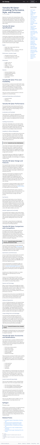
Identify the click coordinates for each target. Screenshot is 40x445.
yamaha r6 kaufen (20, 186)
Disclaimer (28, 443)
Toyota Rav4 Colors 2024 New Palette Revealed (33, 47)
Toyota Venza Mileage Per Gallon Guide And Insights (34, 38)
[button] (36, 1)
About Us (19, 443)
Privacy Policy (33, 443)
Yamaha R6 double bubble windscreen (12, 266)
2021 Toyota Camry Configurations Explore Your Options (33, 12)
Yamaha (32, 1)
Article (38, 443)
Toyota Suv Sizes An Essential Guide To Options (33, 51)
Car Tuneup (5, 1)
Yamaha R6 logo (19, 246)
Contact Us (24, 443)
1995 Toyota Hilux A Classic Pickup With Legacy (33, 18)
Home (24, 1)
